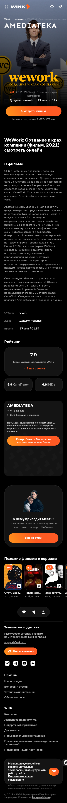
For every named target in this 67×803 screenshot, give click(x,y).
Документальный (30, 320)
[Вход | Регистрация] (60, 7)
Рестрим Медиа (41, 797)
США (22, 312)
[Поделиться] (33, 612)
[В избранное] (24, 612)
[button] (6, 7)
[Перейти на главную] (29, 7)
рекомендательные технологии (20, 768)
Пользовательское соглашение (20, 778)
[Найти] (52, 7)
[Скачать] (43, 612)
